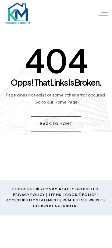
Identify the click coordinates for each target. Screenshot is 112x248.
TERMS (55, 195)
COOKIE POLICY (81, 195)
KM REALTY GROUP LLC (75, 189)
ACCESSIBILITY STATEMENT (32, 200)
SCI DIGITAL (67, 206)
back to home (56, 124)
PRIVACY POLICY (29, 195)
